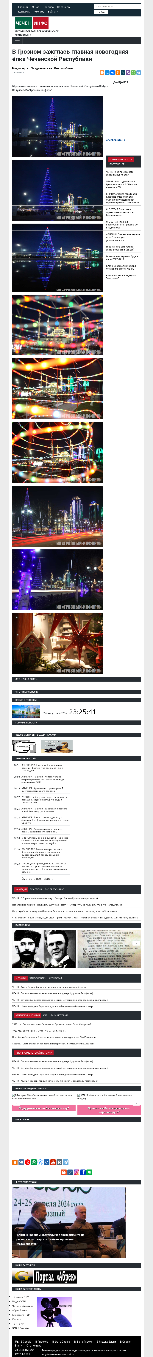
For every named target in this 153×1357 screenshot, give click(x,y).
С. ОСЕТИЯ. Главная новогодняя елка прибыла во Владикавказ (122, 225)
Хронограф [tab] (56, 978)
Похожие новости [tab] (121, 159)
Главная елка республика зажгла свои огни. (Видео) (120, 248)
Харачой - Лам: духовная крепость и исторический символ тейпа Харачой (53, 1043)
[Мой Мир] (107, 72)
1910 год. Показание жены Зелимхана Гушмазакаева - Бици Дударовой (51, 1024)
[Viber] (128, 72)
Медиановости (42, 68)
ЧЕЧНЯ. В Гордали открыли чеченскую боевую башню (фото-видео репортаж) (55, 898)
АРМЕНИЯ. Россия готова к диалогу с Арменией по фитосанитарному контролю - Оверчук (45, 820)
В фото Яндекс (83, 1341)
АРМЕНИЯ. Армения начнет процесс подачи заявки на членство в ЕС (41, 830)
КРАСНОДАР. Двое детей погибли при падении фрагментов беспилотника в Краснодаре (42, 767)
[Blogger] (102, 72)
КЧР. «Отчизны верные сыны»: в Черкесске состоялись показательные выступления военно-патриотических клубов (44, 840)
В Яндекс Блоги (106, 1341)
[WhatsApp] (133, 72)
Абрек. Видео (19, 1310)
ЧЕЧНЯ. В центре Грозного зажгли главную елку (119, 173)
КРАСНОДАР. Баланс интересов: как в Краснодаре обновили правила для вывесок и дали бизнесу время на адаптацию (41, 853)
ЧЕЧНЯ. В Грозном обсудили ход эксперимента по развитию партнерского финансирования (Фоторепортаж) (50, 1239)
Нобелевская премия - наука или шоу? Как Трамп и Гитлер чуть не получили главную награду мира (67, 904)
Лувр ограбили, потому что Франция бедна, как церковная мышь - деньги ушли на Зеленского (64, 911)
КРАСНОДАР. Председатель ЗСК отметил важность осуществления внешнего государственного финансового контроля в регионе (45, 867)
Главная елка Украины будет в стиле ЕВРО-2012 (122, 258)
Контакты (24, 11)
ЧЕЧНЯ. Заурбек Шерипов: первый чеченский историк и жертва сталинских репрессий (60, 999)
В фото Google (61, 1341)
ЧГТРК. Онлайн (20, 1328)
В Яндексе (41, 1341)
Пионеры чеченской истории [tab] (33, 1052)
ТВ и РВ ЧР (18, 1323)
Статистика (33, 1345)
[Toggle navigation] (17, 40)
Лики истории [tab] (59, 1015)
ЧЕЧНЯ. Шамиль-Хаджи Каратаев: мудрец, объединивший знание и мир (52, 1006)
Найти (101, 12)
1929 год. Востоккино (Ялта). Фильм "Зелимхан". (38, 1030)
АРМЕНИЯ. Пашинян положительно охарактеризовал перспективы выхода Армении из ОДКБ (42, 779)
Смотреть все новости (37, 879)
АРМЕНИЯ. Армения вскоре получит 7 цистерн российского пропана (42, 790)
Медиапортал (21, 68)
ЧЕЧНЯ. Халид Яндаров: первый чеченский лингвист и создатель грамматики (55, 1080)
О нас (35, 7)
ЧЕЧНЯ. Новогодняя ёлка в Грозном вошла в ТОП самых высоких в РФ (121, 184)
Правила (48, 7)
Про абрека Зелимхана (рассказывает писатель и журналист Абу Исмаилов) (54, 1037)
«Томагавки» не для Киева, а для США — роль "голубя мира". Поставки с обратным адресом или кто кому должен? (75, 917)
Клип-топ (17, 1319)
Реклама (39, 11)
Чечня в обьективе (22, 1305)
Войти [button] (52, 11)
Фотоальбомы (63, 68)
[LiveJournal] (123, 72)
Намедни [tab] (21, 889)
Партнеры (63, 7)
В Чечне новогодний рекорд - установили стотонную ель (121, 267)
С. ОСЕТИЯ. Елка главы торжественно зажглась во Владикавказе (120, 212)
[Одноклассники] (117, 72)
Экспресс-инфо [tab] (54, 889)
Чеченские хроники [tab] (27, 1015)
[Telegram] (138, 72)
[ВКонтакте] (112, 72)
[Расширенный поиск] (111, 12)
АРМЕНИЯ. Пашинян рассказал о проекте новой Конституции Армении (44, 810)
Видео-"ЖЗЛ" (19, 1301)
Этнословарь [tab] (37, 978)
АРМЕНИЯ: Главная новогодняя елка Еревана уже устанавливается (123, 237)
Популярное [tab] (117, 164)
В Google (26, 1341)
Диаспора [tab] (36, 889)
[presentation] (136, 943)
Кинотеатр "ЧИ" (21, 1314)
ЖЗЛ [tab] (45, 1015)
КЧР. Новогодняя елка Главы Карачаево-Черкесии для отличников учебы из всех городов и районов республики (122, 198)
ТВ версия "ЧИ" (20, 1296)
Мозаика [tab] (20, 978)
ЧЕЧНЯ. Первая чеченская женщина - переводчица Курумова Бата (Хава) (52, 993)
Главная (23, 7)
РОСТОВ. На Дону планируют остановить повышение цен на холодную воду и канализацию (44, 799)
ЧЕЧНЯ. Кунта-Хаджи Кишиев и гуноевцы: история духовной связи (49, 987)
